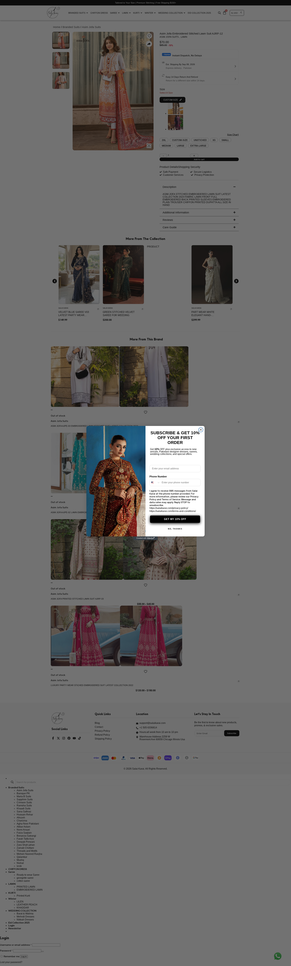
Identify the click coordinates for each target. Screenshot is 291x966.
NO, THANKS (175, 529)
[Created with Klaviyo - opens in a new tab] (145, 538)
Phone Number (158, 476)
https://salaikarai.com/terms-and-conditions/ (172, 511)
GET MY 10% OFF (175, 519)
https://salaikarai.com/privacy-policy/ (168, 508)
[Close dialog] (201, 429)
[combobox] (155, 482)
